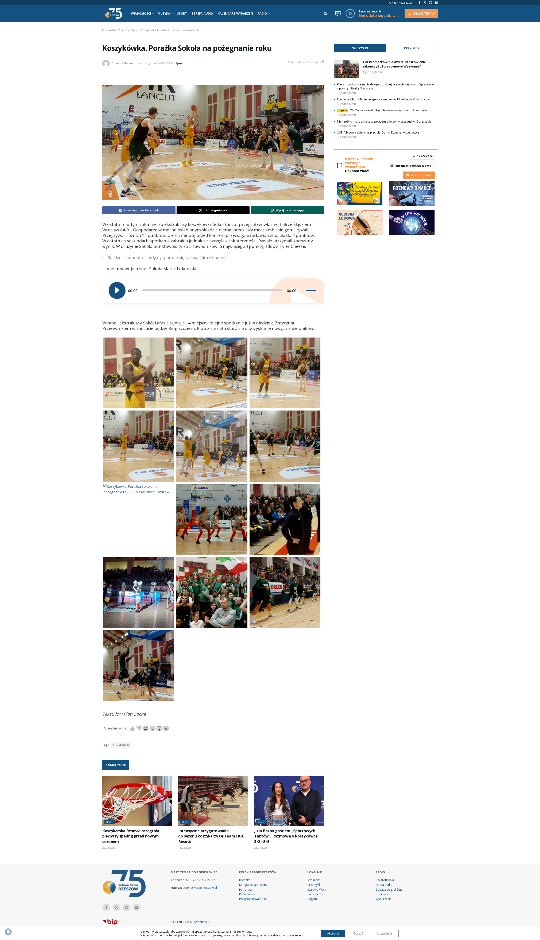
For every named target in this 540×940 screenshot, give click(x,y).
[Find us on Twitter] (424, 2)
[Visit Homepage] (113, 13)
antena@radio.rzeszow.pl (413, 165)
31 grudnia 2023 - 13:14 (159, 63)
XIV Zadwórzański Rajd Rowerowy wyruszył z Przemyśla (388, 110)
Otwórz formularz (419, 175)
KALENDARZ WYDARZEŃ (235, 13)
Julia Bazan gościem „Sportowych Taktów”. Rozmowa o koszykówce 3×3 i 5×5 (285, 836)
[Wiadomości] (338, 13)
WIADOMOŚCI (141, 13)
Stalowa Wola (316, 889)
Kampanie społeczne (253, 885)
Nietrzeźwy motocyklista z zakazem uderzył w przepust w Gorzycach (384, 121)
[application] (213, 290)
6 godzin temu (347, 104)
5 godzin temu (347, 93)
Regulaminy (247, 894)
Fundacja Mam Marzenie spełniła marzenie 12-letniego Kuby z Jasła (383, 99)
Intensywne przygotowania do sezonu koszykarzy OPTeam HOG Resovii (211, 836)
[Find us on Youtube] (436, 2)
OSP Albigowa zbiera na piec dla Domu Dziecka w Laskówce (378, 132)
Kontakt (244, 880)
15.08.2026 (184, 848)
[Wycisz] (302, 290)
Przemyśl (313, 885)
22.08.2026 (108, 848)
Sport (180, 63)
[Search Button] (325, 13)
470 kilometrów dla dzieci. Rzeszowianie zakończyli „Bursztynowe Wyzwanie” (394, 64)
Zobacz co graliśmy (389, 889)
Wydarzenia (384, 899)
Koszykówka (121, 745)
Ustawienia (384, 933)
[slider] (311, 290)
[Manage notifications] (8, 931)
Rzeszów (313, 880)
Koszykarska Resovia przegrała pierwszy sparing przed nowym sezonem (130, 836)
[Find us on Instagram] (430, 2)
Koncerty (382, 894)
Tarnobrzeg (315, 894)
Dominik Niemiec (123, 63)
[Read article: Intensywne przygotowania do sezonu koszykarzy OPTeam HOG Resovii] (213, 801)
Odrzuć (358, 933)
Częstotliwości (385, 880)
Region (312, 899)
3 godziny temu (372, 72)
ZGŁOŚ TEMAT (424, 13)
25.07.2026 (260, 848)
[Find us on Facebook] (419, 2)
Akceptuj (333, 933)
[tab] (360, 47)
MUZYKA (164, 13)
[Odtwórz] (117, 290)
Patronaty (245, 889)
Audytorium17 (199, 922)
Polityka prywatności (253, 899)
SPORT (182, 13)
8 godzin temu (347, 115)
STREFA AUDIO (202, 13)
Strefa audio (384, 885)
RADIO (262, 13)
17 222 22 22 (424, 156)
